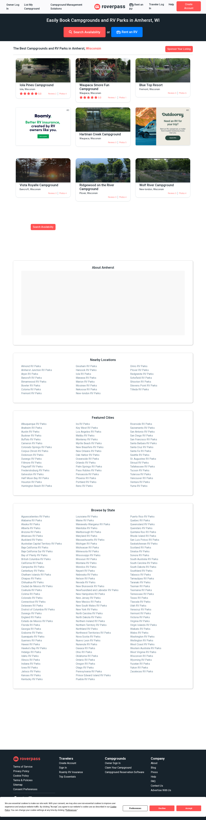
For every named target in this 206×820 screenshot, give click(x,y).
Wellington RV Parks (141, 640)
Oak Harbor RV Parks (87, 454)
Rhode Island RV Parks (143, 535)
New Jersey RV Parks (88, 597)
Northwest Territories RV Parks (93, 632)
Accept (188, 808)
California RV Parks (32, 563)
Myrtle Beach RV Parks (89, 443)
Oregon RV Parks (85, 663)
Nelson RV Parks (85, 578)
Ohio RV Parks (84, 652)
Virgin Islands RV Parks (143, 625)
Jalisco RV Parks (31, 671)
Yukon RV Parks (139, 667)
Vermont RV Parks (140, 613)
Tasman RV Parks (140, 586)
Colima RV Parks (30, 594)
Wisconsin (93, 48)
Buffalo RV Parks (31, 439)
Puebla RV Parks (85, 679)
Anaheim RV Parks (31, 427)
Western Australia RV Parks (145, 648)
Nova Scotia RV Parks (88, 636)
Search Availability (86, 32)
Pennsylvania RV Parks (89, 671)
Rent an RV (136, 6)
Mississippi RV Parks (88, 555)
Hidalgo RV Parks (31, 652)
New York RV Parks (87, 609)
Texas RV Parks (139, 597)
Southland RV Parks (141, 570)
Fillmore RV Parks (31, 462)
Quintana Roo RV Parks (143, 532)
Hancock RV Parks (86, 370)
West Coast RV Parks (142, 644)
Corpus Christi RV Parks (34, 451)
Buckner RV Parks (31, 435)
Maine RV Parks (85, 520)
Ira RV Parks (83, 423)
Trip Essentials (67, 776)
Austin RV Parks (30, 431)
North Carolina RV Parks (89, 613)
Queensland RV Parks (142, 524)
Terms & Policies (23, 780)
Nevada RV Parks (85, 582)
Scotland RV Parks (140, 547)
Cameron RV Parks (31, 443)
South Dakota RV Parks (143, 566)
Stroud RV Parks (139, 462)
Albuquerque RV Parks (34, 423)
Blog (153, 767)
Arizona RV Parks (31, 532)
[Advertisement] (103, 719)
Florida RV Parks (30, 625)
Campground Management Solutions (66, 6)
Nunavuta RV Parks (86, 644)
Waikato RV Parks (140, 628)
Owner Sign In (113, 763)
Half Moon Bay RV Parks (35, 478)
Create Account (188, 6)
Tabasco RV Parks (140, 574)
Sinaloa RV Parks (140, 551)
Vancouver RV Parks (141, 478)
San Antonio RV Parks (142, 431)
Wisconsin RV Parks (141, 656)
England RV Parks (31, 617)
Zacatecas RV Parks (141, 671)
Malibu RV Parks (85, 435)
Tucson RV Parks (139, 470)
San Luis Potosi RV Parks (144, 539)
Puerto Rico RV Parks (142, 516)
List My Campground (32, 6)
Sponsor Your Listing (179, 49)
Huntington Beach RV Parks (36, 485)
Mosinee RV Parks (86, 385)
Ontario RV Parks (85, 659)
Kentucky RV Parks (32, 679)
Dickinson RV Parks (32, 454)
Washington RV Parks (142, 636)
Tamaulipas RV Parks (142, 578)
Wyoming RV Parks (141, 659)
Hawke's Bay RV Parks (34, 648)
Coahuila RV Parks (31, 590)
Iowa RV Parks (29, 667)
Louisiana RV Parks (87, 516)
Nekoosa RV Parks (86, 389)
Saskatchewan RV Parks (144, 543)
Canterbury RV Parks (32, 570)
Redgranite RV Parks (142, 373)
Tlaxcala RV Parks (140, 601)
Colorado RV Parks (31, 597)
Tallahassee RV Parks (142, 466)
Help (171, 4)
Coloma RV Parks (31, 389)
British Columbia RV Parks (36, 559)
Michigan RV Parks (86, 543)
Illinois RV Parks (30, 659)
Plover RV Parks (139, 370)
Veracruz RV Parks (140, 609)
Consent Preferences (25, 789)
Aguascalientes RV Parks (35, 516)
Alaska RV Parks (30, 524)
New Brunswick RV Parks (90, 586)
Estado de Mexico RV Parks (37, 621)
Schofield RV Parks (141, 377)
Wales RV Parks (139, 632)
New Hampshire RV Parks (90, 594)
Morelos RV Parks (86, 566)
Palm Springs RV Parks (89, 466)
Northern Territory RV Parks (91, 625)
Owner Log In (12, 6)
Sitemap (18, 784)
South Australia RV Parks (144, 559)
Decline (162, 808)
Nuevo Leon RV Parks (88, 640)
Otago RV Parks (85, 667)
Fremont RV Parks (31, 393)
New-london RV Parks (88, 393)
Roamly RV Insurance (71, 772)
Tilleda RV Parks (139, 389)
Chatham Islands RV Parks (36, 574)
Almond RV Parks (31, 366)
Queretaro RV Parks (141, 528)
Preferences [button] (71, 810)
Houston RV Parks (31, 482)
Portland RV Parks (86, 482)
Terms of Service (23, 766)
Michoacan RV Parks (87, 547)
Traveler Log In (156, 6)
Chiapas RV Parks (31, 578)
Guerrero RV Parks (31, 640)
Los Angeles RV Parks (88, 431)
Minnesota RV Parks (87, 551)
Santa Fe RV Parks (140, 451)
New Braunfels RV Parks (89, 447)
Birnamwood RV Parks (33, 381)
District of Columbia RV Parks (38, 609)
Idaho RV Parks (30, 656)
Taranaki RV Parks (140, 582)
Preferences (135, 808)
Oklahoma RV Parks (87, 656)
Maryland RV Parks (86, 535)
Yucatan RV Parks (140, 663)
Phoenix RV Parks (86, 478)
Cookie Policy (21, 775)
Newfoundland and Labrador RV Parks (97, 590)
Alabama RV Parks (31, 520)
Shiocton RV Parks (140, 381)
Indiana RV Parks (30, 663)
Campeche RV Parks (32, 566)
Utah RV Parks (138, 605)
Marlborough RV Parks (88, 532)
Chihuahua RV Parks (32, 582)
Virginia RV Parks (140, 621)
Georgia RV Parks (31, 628)
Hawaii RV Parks (30, 644)
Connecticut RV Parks (33, 601)
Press (154, 772)
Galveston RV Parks (32, 474)
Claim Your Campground (118, 767)
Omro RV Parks (138, 366)
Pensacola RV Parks (87, 474)
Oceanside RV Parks (87, 458)
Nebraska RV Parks (87, 574)
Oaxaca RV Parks (85, 648)
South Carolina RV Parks (143, 563)
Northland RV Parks (87, 628)
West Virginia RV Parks (143, 652)
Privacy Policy (21, 771)
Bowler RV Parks (30, 385)
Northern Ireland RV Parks (90, 621)
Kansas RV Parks (31, 675)
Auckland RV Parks (31, 539)
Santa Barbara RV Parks (143, 443)
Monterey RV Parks (87, 439)
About (154, 763)
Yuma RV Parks (138, 485)
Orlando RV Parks (86, 462)
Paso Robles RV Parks (89, 470)
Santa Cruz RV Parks (141, 447)
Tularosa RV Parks (140, 474)
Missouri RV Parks (86, 559)
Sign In (63, 767)
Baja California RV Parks (34, 547)
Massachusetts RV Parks (90, 539)
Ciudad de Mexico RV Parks (37, 586)
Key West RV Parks (87, 427)
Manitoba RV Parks (86, 528)
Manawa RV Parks (86, 377)
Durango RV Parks (31, 458)
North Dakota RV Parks (89, 617)
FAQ (153, 781)
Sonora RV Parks (139, 555)
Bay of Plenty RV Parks (34, 555)
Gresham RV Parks (86, 366)
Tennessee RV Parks (142, 594)
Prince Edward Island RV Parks (93, 675)
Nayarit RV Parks (85, 570)
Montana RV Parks (86, 563)
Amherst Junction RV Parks (36, 370)
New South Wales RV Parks (91, 605)
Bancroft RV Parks (31, 377)
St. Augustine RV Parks (143, 458)
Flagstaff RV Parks (32, 466)
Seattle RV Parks (139, 454)
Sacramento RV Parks (142, 427)
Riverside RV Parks (141, 423)
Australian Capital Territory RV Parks (41, 543)
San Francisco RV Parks (143, 439)
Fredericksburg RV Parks (35, 470)
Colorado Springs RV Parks (36, 447)
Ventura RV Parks (140, 482)
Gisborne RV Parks (31, 632)
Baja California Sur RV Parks (37, 551)
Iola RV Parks (83, 373)
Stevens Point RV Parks (143, 385)
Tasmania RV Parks (141, 590)
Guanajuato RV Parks (32, 636)
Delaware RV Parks (32, 605)
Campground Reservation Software (124, 772)
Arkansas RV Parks (32, 535)
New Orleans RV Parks (88, 451)
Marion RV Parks (85, 381)
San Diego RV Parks (141, 435)
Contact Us (157, 785)
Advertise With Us (161, 790)
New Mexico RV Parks (88, 601)
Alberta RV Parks (30, 528)
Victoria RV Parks (140, 617)
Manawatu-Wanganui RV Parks (93, 524)
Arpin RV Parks (29, 373)
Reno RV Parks (84, 485)
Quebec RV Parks (140, 520)
